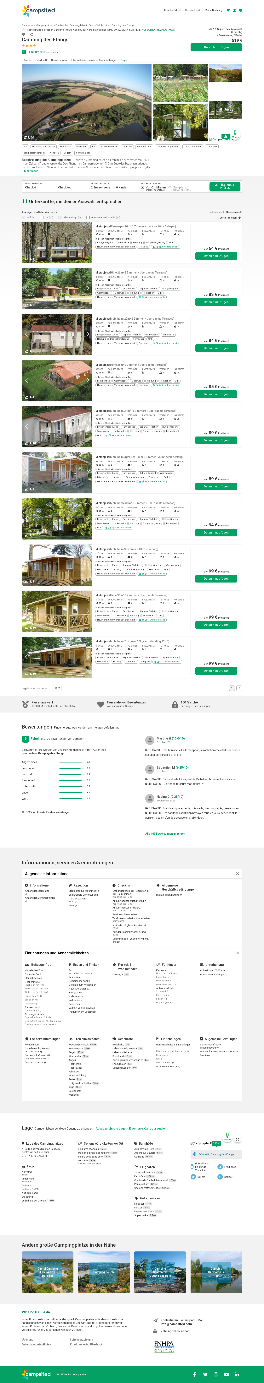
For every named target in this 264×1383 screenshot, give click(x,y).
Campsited (27, 25)
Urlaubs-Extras (172, 10)
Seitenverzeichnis (81, 1339)
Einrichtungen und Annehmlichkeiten (57, 953)
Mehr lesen (31, 170)
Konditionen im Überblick (86, 1344)
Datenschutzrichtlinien (36, 1344)
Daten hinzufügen (216, 256)
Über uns (27, 1339)
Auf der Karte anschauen (158, 29)
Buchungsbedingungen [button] (169, 894)
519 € (216, 1143)
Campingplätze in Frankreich (51, 25)
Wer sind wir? (192, 10)
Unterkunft (41, 60)
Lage (124, 60)
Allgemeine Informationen (48, 873)
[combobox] (57, 688)
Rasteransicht (234, 212)
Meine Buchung (213, 10)
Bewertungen (59, 60)
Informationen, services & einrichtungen (94, 60)
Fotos (27, 60)
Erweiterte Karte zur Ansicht (148, 1128)
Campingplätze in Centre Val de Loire (89, 25)
